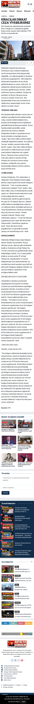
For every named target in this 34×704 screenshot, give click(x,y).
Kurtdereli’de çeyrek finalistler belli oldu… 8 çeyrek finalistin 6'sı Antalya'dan (23, 597)
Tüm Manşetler (8, 676)
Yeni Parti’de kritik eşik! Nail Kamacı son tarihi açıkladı (23, 579)
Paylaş (5, 62)
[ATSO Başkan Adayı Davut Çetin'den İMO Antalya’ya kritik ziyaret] (25, 440)
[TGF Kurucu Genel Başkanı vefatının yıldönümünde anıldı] (9, 457)
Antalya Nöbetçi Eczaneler (11, 666)
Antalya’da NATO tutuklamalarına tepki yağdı (25, 431)
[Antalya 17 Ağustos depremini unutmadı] (9, 424)
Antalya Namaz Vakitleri (11, 670)
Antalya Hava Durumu (10, 668)
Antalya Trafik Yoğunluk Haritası (13, 672)
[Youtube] (21, 660)
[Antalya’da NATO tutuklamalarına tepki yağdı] (25, 424)
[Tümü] (31, 562)
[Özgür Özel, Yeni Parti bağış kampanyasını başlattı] (25, 457)
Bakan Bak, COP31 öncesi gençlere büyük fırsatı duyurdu (9, 447)
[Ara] (29, 4)
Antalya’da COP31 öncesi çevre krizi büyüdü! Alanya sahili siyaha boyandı (23, 606)
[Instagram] (18, 660)
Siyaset (19, 11)
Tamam (23, 701)
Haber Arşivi (7, 680)
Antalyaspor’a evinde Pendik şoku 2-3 (22, 570)
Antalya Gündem (8, 687)
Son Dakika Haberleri (10, 678)
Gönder (5, 493)
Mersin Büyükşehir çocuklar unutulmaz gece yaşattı (23, 615)
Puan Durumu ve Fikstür (10, 674)
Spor (16, 566)
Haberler (4, 16)
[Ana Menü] (31, 4)
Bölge (17, 611)
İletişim (19, 685)
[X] (15, 660)
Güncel (11, 11)
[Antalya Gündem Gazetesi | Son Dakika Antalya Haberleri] (10, 4)
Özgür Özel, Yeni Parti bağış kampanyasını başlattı (25, 464)
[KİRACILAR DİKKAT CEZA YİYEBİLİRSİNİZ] (17, 51)
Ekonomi (27, 11)
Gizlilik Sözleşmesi (8, 685)
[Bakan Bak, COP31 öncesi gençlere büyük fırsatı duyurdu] (9, 440)
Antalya (4, 11)
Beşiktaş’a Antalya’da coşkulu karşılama (21, 588)
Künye (25, 685)
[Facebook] (12, 660)
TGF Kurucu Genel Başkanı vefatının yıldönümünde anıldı (8, 464)
